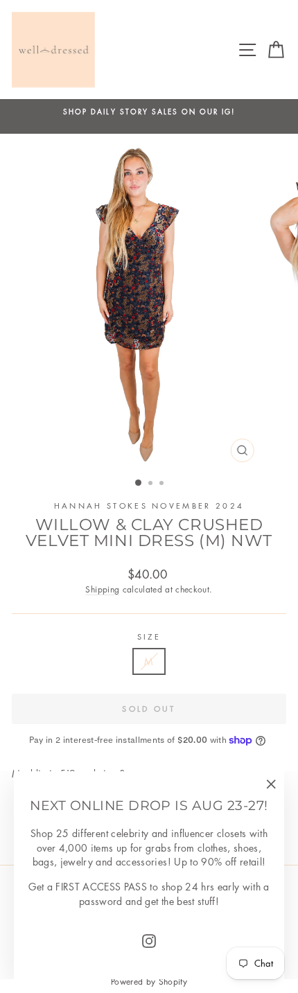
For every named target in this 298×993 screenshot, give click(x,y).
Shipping (102, 589)
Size (149, 636)
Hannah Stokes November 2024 (149, 505)
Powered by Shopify (149, 981)
